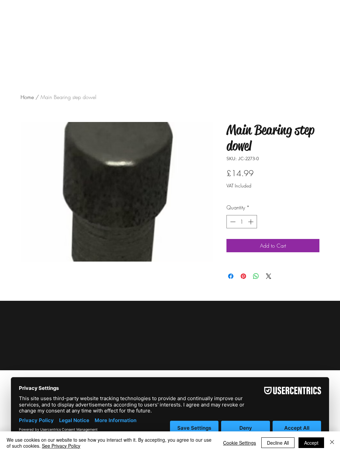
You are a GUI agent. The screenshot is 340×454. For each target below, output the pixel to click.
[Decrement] (232, 221)
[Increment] (251, 221)
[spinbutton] (242, 221)
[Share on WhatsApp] (256, 276)
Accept (311, 442)
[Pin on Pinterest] (243, 276)
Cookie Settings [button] (239, 442)
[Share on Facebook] (231, 276)
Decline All (278, 442)
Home (27, 97)
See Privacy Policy (61, 445)
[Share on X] (269, 276)
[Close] (332, 443)
